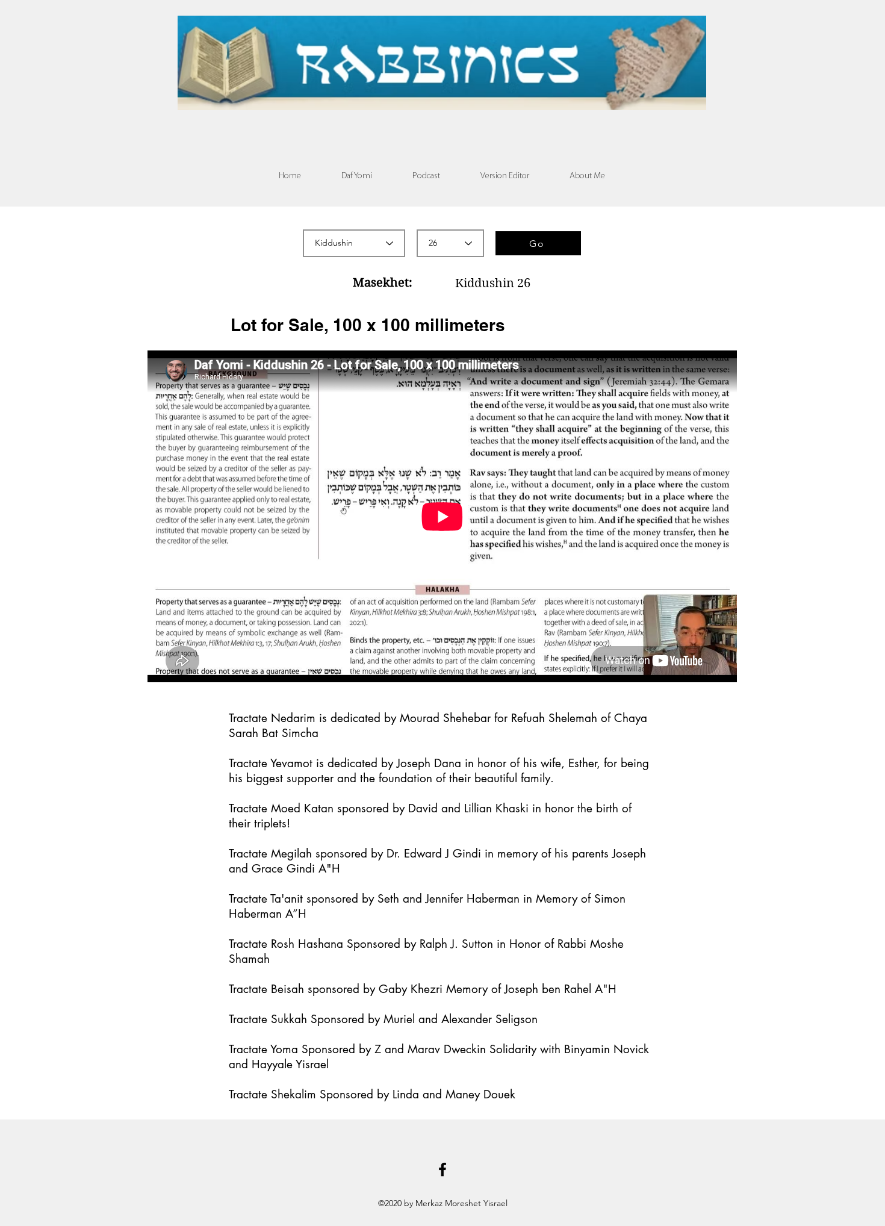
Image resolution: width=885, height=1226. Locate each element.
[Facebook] (442, 1169)
